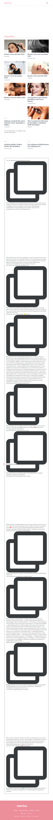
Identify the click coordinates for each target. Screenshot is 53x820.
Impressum (37, 816)
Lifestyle (31, 810)
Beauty (16, 810)
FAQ (25, 816)
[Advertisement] (26, 19)
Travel (37, 810)
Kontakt (22, 816)
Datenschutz (29, 816)
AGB (33, 816)
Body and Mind (23, 810)
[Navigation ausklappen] (47, 3)
